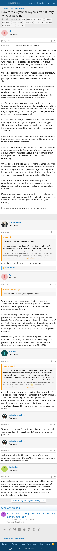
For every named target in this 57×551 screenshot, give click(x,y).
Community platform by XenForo (23, 549)
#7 (55, 477)
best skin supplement (35, 19)
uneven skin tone (8, 25)
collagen (48, 19)
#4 (55, 361)
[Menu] (4, 3)
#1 (55, 41)
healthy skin (28, 22)
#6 (55, 451)
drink (14, 22)
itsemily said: (8, 366)
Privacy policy (32, 544)
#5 (55, 425)
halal (20, 22)
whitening (20, 25)
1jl (4, 19)
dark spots (6, 22)
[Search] (53, 3)
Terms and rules (18, 544)
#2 (55, 232)
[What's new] (48, 3)
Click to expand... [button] (28, 258)
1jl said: (6, 237)
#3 (55, 284)
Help (41, 544)
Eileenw (10, 519)
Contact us (6, 544)
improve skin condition (43, 22)
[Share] (51, 40)
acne (23, 19)
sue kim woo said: (10, 290)
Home (47, 544)
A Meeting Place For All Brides (25, 519)
